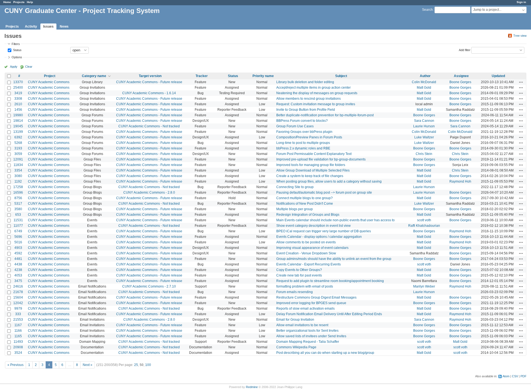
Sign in (521, 2)
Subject (341, 76)
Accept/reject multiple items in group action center (313, 87)
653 (18, 215)
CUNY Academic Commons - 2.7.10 (149, 286)
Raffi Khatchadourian (424, 226)
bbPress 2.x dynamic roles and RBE (303, 148)
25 (136, 365)
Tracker (202, 76)
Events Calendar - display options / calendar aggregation (319, 237)
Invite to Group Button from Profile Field (305, 110)
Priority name (263, 76)
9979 (18, 308)
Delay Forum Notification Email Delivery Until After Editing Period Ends (329, 314)
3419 (18, 93)
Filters (16, 44)
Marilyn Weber (424, 286)
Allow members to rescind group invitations (308, 99)
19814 (18, 121)
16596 (18, 192)
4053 (18, 275)
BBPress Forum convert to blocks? (302, 121)
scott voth (424, 220)
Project (49, 76)
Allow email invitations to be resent (302, 325)
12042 (18, 303)
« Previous (15, 365)
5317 (18, 203)
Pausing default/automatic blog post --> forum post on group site (324, 192)
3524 (18, 353)
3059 (18, 154)
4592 (18, 253)
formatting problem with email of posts (304, 286)
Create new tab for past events (299, 275)
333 (18, 314)
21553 (18, 320)
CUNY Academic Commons (48, 82)
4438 (18, 264)
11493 (18, 342)
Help (30, 2)
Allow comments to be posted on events (306, 242)
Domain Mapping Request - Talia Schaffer (307, 342)
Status (17, 49)
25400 (18, 87)
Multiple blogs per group (294, 209)
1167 (18, 325)
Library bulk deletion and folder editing (305, 82)
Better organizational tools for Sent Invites (307, 331)
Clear (28, 66)
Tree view (520, 35)
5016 (18, 242)
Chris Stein (424, 154)
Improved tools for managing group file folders (310, 165)
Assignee (461, 76)
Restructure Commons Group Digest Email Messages (316, 297)
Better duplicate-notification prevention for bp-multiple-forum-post (325, 115)
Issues (48, 26)
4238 (18, 270)
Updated (498, 76)
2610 (18, 104)
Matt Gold (424, 87)
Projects (19, 2)
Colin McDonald (424, 82)
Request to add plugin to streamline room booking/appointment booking (330, 281)
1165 (18, 336)
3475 (18, 281)
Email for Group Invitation (295, 320)
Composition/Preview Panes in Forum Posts (309, 137)
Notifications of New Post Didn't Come (304, 203)
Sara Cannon (424, 121)
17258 (18, 187)
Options (17, 57)
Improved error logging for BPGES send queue (311, 303)
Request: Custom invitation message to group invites (315, 104)
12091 (18, 159)
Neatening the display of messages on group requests (316, 93)
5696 (18, 237)
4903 (18, 248)
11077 (18, 226)
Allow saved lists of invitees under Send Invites (311, 336)
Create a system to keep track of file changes (309, 176)
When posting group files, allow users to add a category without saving (329, 181)
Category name (94, 76)
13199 (18, 132)
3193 (18, 148)
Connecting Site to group (295, 187)
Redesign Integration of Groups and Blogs (307, 215)
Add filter (464, 49)
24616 (18, 286)
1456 (18, 110)
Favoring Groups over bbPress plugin (304, 132)
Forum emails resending (294, 292)
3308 (18, 99)
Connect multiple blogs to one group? (304, 198)
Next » (87, 365)
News (64, 26)
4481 (18, 259)
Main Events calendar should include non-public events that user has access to (335, 220)
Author (425, 76)
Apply (13, 66)
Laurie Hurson (424, 126)
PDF (523, 376)
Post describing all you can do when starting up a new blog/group (325, 353)
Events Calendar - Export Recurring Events (308, 264)
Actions (521, 82)
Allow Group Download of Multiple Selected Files (313, 170)
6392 (18, 137)
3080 (18, 176)
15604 (18, 297)
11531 (18, 220)
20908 (18, 347)
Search (427, 10)
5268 (18, 143)
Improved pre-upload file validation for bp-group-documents (321, 159)
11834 (18, 165)
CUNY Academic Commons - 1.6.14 (149, 93)
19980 (18, 115)
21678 (18, 292)
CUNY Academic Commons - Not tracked (149, 126)
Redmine (252, 387)
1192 (18, 181)
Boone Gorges (460, 82)
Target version (150, 76)
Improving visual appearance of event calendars (312, 248)
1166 (18, 331)
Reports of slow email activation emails (305, 308)
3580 (18, 209)
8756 (18, 198)
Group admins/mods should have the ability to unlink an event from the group (333, 259)
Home (7, 2)
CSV (515, 376)
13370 (18, 82)
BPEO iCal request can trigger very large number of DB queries (323, 231)
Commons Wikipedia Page (296, 347)
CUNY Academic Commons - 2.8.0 (149, 192)
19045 (18, 126)
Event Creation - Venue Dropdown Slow (306, 253)
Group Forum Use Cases (295, 126)
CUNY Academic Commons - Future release (149, 82)
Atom (506, 376)
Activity (31, 26)
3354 (18, 170)
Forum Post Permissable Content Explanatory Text (314, 154)
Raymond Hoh (460, 181)
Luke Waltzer (424, 137)
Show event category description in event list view (313, 226)
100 (148, 365)
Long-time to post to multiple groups (303, 143)
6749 (18, 231)
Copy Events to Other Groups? (299, 270)
